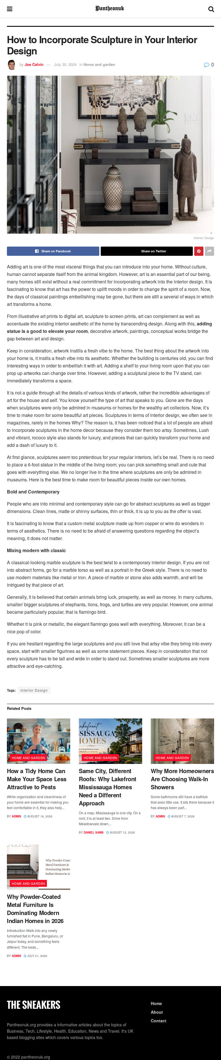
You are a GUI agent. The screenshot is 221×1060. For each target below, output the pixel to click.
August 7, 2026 (182, 816)
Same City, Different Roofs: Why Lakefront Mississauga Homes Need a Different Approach (107, 787)
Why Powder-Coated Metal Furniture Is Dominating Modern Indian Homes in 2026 (35, 908)
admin (16, 816)
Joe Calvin (34, 64)
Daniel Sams (94, 832)
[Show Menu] (9, 8)
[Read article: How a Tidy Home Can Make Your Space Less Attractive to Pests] (38, 741)
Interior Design (34, 690)
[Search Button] (211, 8)
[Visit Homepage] (110, 8)
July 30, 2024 (65, 64)
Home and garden (99, 64)
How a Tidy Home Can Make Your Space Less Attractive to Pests (36, 779)
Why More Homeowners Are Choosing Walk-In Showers (182, 779)
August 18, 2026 (39, 816)
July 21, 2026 (36, 956)
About (157, 1012)
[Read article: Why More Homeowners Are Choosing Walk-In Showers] (182, 741)
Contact (158, 1020)
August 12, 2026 (122, 832)
